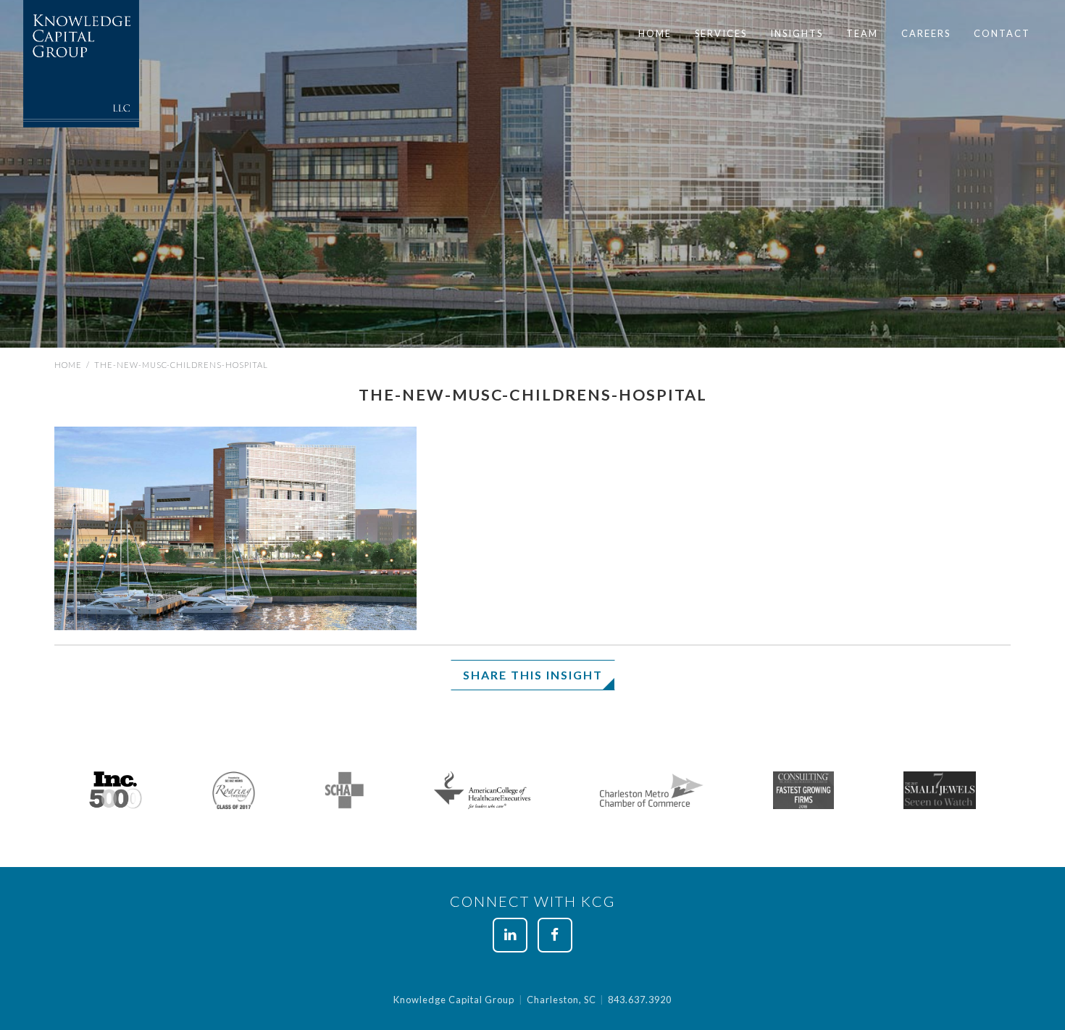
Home (655, 33)
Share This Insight (533, 675)
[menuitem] (655, 33)
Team (862, 33)
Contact (1002, 33)
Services (721, 33)
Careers (926, 33)
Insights (796, 33)
